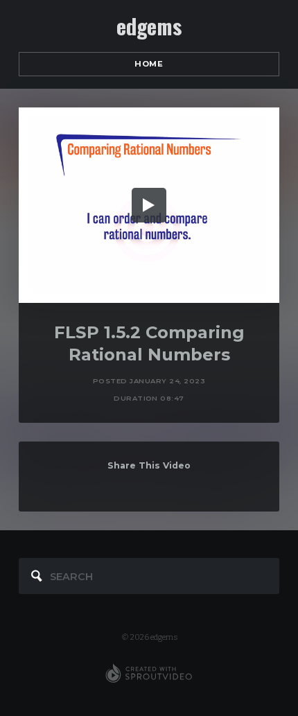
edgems (148, 26)
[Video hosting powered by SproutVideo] (148, 673)
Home (148, 64)
